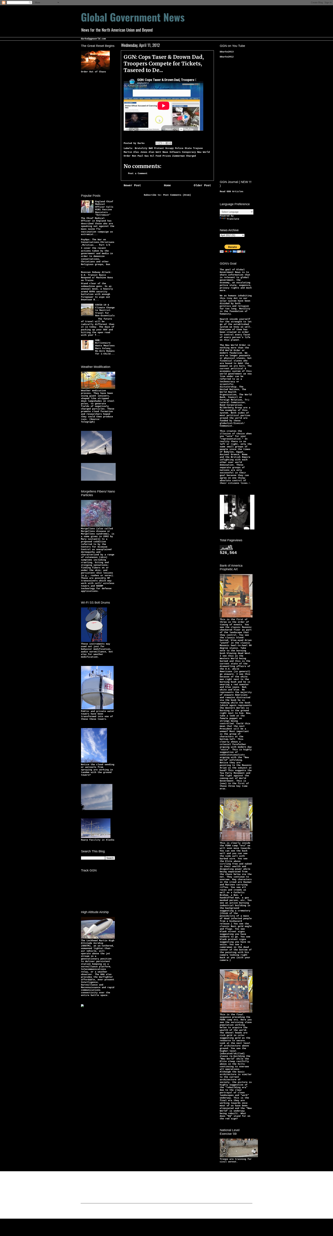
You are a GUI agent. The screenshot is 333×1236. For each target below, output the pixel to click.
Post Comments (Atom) (177, 195)
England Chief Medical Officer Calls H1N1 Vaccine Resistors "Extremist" (104, 208)
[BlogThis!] (160, 143)
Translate (233, 219)
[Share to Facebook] (167, 143)
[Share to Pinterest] (170, 143)
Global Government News (133, 16)
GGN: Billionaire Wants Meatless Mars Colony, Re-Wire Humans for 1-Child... (105, 347)
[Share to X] (163, 143)
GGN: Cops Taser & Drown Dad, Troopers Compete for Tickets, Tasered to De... (164, 63)
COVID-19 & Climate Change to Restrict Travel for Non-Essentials (105, 310)
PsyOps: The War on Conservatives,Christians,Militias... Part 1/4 (97, 242)
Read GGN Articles (231, 191)
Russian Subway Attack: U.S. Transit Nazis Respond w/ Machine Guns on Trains (97, 276)
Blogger (193, 1211)
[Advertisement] (95, 133)
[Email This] (157, 143)
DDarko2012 (227, 57)
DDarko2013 (227, 52)
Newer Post (132, 185)
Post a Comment (137, 173)
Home (167, 185)
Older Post (202, 185)
